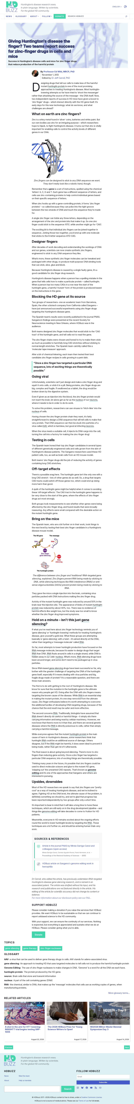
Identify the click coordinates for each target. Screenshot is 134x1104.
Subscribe (103, 1082)
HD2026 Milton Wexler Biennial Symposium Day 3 (105, 1028)
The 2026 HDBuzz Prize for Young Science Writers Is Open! (65, 1028)
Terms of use (84, 1101)
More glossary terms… (119, 993)
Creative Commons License (91, 1097)
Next (127, 1047)
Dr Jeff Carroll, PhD (61, 78)
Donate (38, 934)
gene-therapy (29, 948)
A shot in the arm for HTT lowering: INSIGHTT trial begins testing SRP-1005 (23, 1029)
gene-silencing (12, 948)
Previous (8, 1047)
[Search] (126, 16)
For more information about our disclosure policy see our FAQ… (61, 898)
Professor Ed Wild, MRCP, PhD (59, 71)
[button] (118, 6)
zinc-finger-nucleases (50, 948)
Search (68, 1089)
